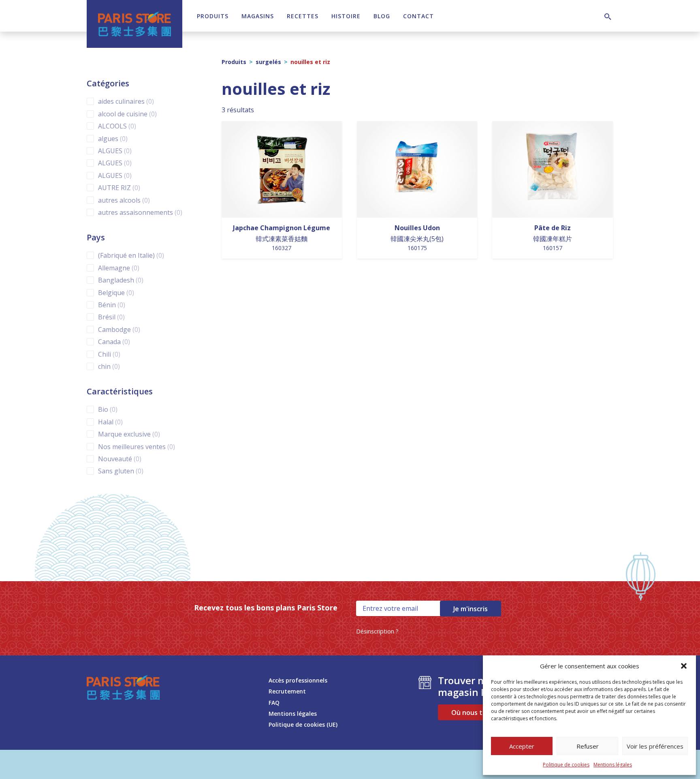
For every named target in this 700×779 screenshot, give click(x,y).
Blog (381, 16)
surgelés (268, 62)
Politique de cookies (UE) (303, 724)
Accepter (521, 746)
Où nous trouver (477, 712)
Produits (212, 16)
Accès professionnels (298, 680)
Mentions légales (612, 764)
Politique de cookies (566, 764)
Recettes (302, 16)
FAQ (274, 702)
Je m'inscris (470, 608)
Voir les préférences (655, 746)
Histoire (346, 16)
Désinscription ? (377, 631)
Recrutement (287, 691)
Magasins (257, 16)
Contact (418, 16)
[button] (684, 666)
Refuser (587, 746)
